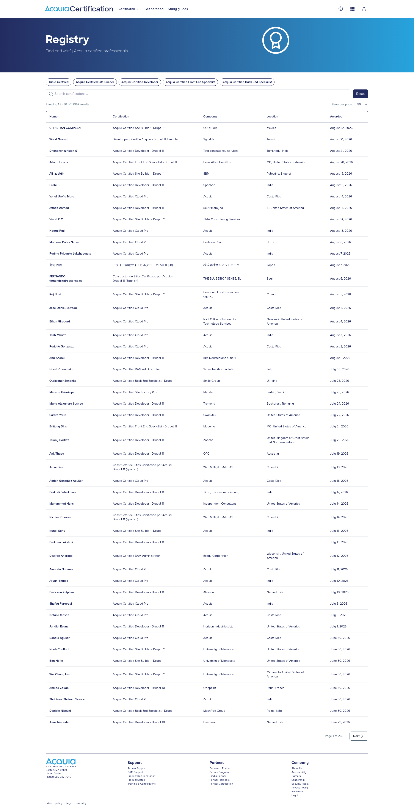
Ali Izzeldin (56, 173)
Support (135, 763)
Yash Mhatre (57, 335)
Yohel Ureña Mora (61, 196)
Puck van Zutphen (61, 592)
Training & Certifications (142, 784)
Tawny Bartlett (59, 440)
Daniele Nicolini (60, 710)
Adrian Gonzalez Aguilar (66, 480)
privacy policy (54, 803)
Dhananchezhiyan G (63, 150)
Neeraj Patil (57, 230)
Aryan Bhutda (58, 580)
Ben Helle (56, 660)
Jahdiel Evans (58, 626)
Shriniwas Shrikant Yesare (67, 699)
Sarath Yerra (57, 415)
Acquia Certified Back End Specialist (247, 82)
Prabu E (54, 185)
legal (69, 803)
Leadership (298, 780)
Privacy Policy (300, 788)
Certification (127, 9)
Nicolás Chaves (60, 517)
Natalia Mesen (59, 615)
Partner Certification (221, 784)
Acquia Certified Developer (139, 82)
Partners (217, 763)
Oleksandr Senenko (62, 380)
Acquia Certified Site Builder (95, 82)
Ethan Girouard (59, 321)
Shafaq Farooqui (60, 603)
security (81, 803)
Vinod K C (56, 219)
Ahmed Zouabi (59, 688)
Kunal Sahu (57, 530)
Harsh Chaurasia (60, 369)
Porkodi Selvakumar (63, 492)
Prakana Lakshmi (61, 542)
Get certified (153, 9)
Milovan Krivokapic (62, 392)
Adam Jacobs (58, 162)
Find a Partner (218, 776)
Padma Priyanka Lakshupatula (70, 253)
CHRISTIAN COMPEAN (65, 128)
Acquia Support (137, 768)
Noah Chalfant (59, 649)
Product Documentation (141, 776)
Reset (360, 93)
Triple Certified (59, 82)
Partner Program (219, 772)
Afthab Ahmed (59, 208)
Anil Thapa (56, 453)
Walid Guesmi (58, 139)
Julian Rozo (57, 467)
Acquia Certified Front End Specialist (190, 82)
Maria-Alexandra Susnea (66, 403)
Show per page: (342, 104)
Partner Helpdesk (220, 780)
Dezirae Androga (60, 555)
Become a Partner (220, 768)
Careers (296, 776)
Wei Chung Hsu (60, 674)
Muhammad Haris (61, 503)
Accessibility (299, 772)
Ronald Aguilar (59, 638)
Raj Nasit (55, 294)
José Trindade (59, 722)
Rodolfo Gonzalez (61, 346)
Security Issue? (300, 784)
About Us (297, 768)
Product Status (136, 780)
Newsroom (298, 791)
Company (300, 763)
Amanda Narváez (61, 569)
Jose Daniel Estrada (63, 308)
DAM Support (135, 772)
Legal (295, 795)
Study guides (178, 9)
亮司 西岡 (55, 265)
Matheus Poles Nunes (64, 242)
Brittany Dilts (58, 426)
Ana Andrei (56, 358)
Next (356, 736)
